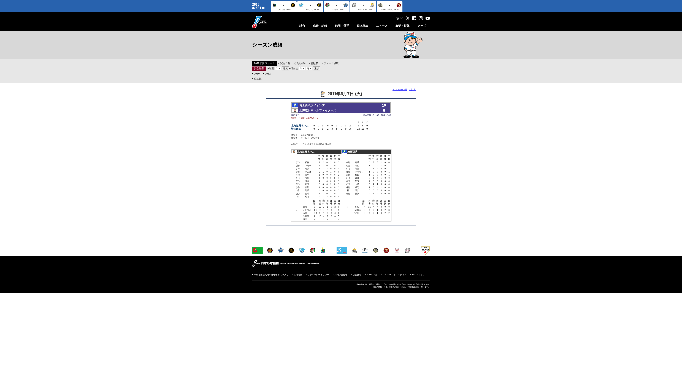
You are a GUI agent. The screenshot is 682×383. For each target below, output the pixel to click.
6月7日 (412, 89)
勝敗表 (314, 63)
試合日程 (285, 63)
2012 (268, 73)
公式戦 (257, 78)
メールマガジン (374, 274)
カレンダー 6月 (400, 89)
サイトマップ (418, 274)
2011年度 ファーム (264, 63)
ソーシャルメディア (396, 274)
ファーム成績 (331, 63)
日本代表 (362, 25)
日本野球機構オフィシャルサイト (268, 22)
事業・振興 (402, 25)
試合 (302, 25)
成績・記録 (320, 25)
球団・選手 (342, 25)
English (398, 18)
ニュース (382, 25)
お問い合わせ (340, 274)
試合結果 (300, 63)
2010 (257, 73)
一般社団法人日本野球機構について (271, 274)
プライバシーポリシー (318, 274)
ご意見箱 (357, 274)
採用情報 (298, 274)
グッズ (421, 25)
